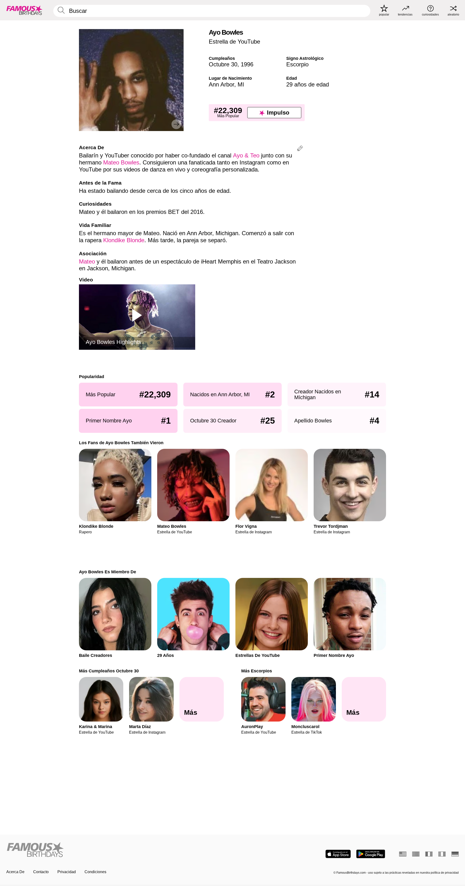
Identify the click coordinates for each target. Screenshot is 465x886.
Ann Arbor (221, 84)
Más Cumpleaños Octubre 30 (109, 670)
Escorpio (297, 64)
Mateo (87, 261)
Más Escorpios (256, 670)
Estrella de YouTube (234, 41)
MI (241, 84)
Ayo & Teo (246, 155)
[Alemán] (455, 854)
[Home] (118, 850)
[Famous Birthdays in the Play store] (370, 854)
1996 (247, 64)
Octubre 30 (223, 64)
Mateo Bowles (121, 162)
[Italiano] (442, 854)
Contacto (41, 872)
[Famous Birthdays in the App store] (338, 854)
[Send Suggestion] (300, 149)
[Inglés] (402, 854)
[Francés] (429, 854)
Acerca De (15, 872)
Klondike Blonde (123, 240)
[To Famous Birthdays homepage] (24, 10)
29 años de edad (307, 84)
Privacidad (66, 872)
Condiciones (95, 872)
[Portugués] (415, 854)
